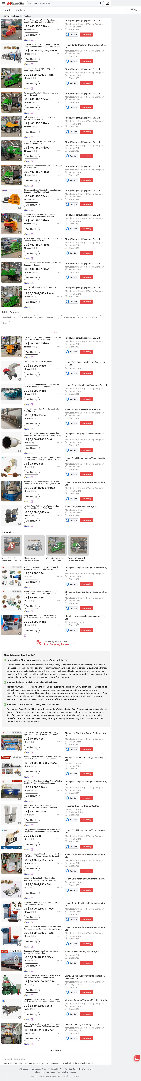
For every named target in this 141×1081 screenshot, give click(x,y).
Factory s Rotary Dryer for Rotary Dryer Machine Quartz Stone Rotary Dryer (42, 434)
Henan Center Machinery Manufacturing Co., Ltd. (85, 46)
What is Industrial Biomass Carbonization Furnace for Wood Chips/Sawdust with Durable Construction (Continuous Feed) (33, 559)
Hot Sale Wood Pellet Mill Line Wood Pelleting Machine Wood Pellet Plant (41, 507)
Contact (73, 1072)
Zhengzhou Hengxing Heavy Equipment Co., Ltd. (85, 434)
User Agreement (48, 1072)
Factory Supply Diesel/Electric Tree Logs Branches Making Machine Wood (40, 21)
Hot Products (23, 1069)
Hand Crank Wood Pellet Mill (50, 317)
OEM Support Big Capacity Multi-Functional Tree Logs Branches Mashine (42, 338)
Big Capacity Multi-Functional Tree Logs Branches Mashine (43, 167)
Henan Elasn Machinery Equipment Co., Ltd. (85, 878)
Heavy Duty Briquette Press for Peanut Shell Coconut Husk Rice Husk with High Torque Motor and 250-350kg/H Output (42, 928)
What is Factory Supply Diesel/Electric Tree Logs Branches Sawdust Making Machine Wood (11, 559)
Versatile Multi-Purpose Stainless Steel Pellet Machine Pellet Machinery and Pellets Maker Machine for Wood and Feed (42, 483)
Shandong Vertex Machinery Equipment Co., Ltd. (85, 617)
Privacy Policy (62, 1072)
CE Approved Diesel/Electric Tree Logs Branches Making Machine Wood (43, 191)
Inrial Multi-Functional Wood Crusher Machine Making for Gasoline (40, 215)
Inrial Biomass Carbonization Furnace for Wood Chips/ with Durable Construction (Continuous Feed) (42, 45)
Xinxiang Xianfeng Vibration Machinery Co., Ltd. (87, 1000)
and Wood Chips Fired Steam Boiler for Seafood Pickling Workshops (42, 952)
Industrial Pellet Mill (24, 323)
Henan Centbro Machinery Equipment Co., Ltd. (86, 385)
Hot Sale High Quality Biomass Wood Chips (40, 288)
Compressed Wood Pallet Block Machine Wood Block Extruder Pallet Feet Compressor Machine (40, 879)
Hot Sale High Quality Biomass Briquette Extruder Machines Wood (43, 240)
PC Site (82, 1069)
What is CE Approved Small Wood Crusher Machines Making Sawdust (76, 559)
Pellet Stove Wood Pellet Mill (49, 323)
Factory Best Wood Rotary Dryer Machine (42, 410)
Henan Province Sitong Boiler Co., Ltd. (82, 951)
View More (54, 1050)
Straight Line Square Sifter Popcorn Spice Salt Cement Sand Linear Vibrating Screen (42, 1001)
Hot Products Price (38, 1069)
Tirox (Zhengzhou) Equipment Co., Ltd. (82, 20)
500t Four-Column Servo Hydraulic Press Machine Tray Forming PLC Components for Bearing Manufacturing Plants (43, 1025)
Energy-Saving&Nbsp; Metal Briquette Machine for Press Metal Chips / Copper (42, 976)
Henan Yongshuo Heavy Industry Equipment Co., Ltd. (85, 363)
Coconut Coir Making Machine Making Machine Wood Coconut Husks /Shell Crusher (42, 458)
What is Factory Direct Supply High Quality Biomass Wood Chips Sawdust (54, 559)
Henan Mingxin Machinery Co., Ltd (80, 506)
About (37, 1072)
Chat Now (73, 34)
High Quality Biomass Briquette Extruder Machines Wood (39, 118)
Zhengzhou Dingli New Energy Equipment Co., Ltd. (86, 569)
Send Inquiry (31, 34)
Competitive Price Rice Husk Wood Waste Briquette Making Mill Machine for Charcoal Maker (40, 617)
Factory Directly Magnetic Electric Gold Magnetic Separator (41, 386)
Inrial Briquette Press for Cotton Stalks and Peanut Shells (41, 903)
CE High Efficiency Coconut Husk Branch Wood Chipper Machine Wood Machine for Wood (42, 831)
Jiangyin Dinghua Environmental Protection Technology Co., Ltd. (85, 977)
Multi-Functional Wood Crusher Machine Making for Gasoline (42, 264)
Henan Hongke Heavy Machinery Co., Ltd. (84, 409)
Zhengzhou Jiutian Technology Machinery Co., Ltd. (86, 758)
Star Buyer (73, 1069)
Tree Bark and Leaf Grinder (38, 362)
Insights (90, 1069)
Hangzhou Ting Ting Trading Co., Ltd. (82, 806)
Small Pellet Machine (25, 317)
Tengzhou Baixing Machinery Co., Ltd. (82, 1024)
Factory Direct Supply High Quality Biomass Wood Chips (40, 70)
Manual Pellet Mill (72, 317)
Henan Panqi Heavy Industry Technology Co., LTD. (85, 459)
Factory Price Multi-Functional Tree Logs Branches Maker (39, 142)
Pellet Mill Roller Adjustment (97, 317)
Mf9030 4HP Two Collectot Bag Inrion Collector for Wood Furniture (40, 806)
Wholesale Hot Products (57, 1069)
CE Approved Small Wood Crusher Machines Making (41, 94)
